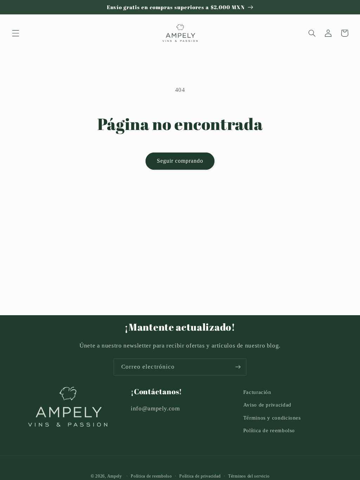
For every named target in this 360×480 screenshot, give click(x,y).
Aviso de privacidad (267, 405)
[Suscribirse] (238, 367)
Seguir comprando (180, 161)
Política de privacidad (199, 476)
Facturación (257, 392)
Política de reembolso (269, 430)
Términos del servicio (248, 476)
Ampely (114, 476)
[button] (15, 33)
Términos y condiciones (272, 418)
